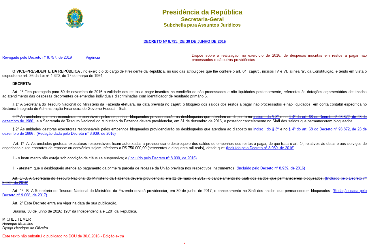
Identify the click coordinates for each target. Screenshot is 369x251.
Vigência (93, 57)
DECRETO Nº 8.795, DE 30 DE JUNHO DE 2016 (185, 41)
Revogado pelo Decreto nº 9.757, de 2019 (37, 57)
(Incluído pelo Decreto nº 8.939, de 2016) (260, 148)
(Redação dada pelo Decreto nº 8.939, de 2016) (76, 133)
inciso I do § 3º (266, 117)
